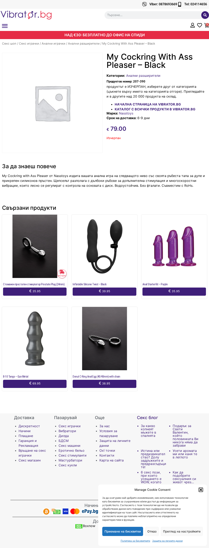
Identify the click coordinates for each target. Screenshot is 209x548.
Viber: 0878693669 (163, 4)
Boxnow (89, 526)
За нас (104, 426)
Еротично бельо (71, 450)
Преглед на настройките (182, 531)
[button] (201, 490)
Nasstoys (126, 113)
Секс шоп (9, 43)
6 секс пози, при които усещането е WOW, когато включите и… (151, 479)
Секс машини (69, 446)
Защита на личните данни (167, 540)
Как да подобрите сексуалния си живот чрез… (184, 477)
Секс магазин (30, 460)
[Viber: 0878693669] (144, 4)
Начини (25, 431)
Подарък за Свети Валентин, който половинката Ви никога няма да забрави (185, 435)
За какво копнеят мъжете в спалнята (148, 430)
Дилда (64, 436)
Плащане (26, 436)
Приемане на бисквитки (122, 531)
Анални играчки (53, 43)
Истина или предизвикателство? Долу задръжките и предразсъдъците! (153, 459)
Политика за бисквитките (135, 540)
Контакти (106, 455)
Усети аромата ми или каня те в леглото (185, 454)
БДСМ (64, 441)
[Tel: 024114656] (179, 4)
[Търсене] (205, 15)
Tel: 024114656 (195, 4)
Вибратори (67, 431)
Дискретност (29, 426)
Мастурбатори (70, 460)
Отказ (152, 531)
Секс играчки (29, 43)
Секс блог (147, 417)
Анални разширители (84, 43)
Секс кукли (68, 465)
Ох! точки (107, 450)
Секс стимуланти (73, 455)
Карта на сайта (111, 460)
